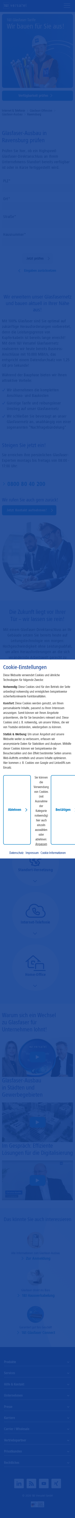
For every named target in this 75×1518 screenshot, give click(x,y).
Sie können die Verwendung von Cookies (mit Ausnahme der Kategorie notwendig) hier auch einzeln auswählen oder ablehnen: (41, 808)
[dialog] (37, 759)
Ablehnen (14, 809)
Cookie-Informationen (53, 853)
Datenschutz (16, 853)
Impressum (32, 853)
